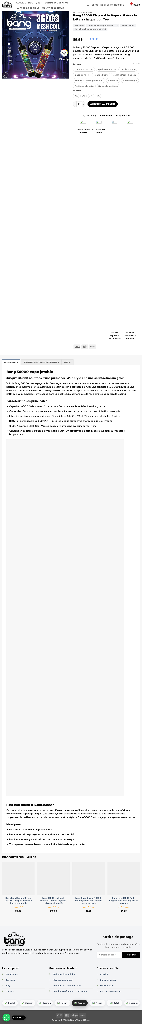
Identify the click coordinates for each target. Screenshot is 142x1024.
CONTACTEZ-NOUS (53, 8)
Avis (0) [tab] (67, 362)
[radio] (84, 69)
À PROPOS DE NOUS (28, 8)
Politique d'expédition (64, 974)
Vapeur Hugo (127, 25)
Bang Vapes (88, 12)
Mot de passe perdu (110, 991)
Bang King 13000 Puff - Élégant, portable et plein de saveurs (123, 900)
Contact (10, 991)
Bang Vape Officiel (80, 1020)
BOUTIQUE (34, 3)
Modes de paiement (63, 980)
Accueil (76, 12)
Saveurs (77, 64)
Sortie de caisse (108, 980)
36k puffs (79, 25)
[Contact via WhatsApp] (6, 1017)
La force (77, 91)
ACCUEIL (21, 3)
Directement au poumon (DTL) (103, 25)
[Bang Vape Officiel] (7, 5)
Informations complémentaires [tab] (41, 362)
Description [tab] (11, 362)
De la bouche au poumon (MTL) (90, 29)
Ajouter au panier (102, 104)
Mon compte (106, 985)
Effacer (136, 64)
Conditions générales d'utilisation (70, 991)
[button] (108, 4)
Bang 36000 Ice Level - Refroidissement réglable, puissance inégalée (53, 900)
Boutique (10, 980)
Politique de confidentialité (67, 985)
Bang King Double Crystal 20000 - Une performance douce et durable (18, 900)
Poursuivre (131, 955)
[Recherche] (88, 5)
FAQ (8, 985)
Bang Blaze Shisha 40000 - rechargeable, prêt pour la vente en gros (88, 900)
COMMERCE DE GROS (57, 3)
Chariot (104, 974)
